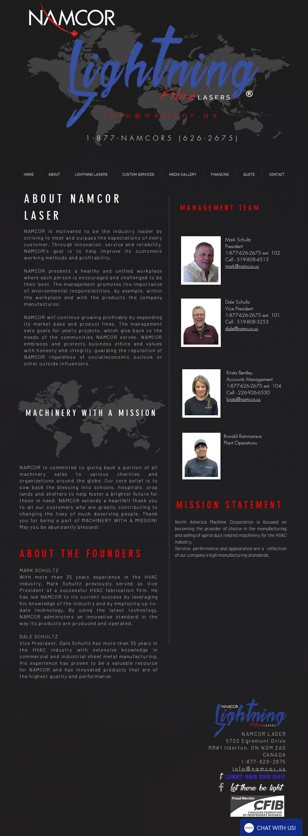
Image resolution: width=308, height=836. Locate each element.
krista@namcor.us (243, 399)
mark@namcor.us (242, 266)
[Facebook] (221, 787)
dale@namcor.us (241, 328)
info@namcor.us (259, 768)
